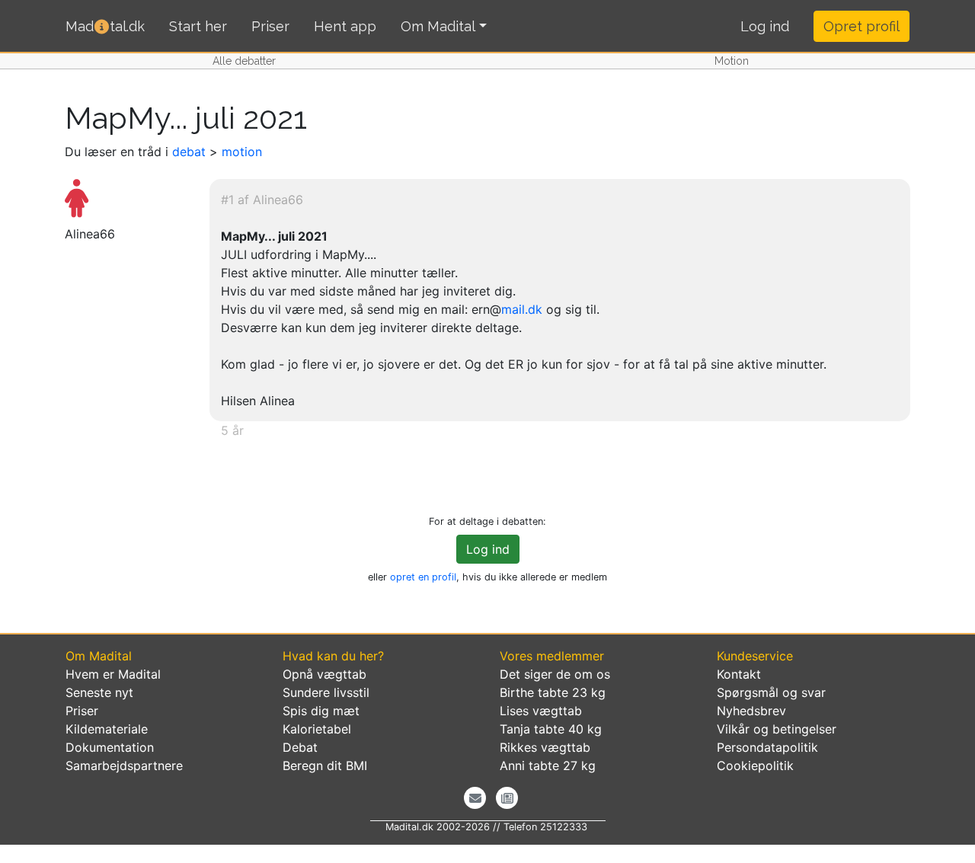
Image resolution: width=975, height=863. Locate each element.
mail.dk (521, 309)
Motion (731, 61)
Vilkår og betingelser (776, 729)
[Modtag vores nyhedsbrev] (475, 798)
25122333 (563, 827)
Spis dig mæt (321, 710)
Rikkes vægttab (545, 747)
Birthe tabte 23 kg (553, 692)
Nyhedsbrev (751, 710)
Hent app (345, 26)
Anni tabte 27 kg (548, 765)
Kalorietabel (317, 729)
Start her (198, 26)
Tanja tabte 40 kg (551, 729)
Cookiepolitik (755, 765)
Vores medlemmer (552, 655)
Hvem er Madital (113, 674)
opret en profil (423, 577)
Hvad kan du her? (333, 655)
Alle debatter (244, 61)
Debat (300, 747)
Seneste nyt (99, 692)
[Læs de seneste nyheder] (507, 798)
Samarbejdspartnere (124, 765)
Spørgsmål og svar (771, 692)
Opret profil (861, 26)
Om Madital (438, 26)
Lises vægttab (541, 710)
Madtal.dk (105, 26)
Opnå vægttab (324, 674)
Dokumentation (110, 747)
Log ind (488, 549)
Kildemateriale (107, 729)
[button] (764, 27)
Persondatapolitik (767, 747)
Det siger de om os (555, 674)
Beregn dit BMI (325, 765)
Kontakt (739, 674)
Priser (270, 26)
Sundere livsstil (326, 692)
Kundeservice (755, 655)
